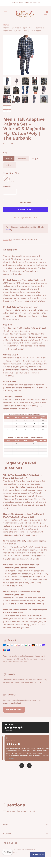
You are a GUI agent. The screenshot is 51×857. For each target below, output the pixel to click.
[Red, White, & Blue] (6, 179)
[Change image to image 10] (44, 90)
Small (9, 158)
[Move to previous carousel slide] (3, 796)
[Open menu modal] (5, 12)
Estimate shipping (14, 710)
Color (5, 173)
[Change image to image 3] (25, 81)
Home (6, 25)
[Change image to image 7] (16, 90)
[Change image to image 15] (44, 99)
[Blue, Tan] (12, 179)
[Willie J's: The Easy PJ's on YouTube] (16, 844)
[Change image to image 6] (7, 90)
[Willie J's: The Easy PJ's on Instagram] (8, 844)
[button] (8, 758)
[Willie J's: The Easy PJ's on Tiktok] (12, 844)
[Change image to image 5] (44, 81)
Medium (22, 158)
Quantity (7, 186)
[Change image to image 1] (7, 81)
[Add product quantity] (14, 192)
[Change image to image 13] (25, 99)
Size (5, 153)
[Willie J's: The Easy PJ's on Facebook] (4, 844)
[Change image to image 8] (25, 90)
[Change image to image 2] (16, 81)
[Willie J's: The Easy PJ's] (25, 13)
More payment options (25, 217)
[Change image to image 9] (35, 90)
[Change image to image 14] (35, 99)
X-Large (10, 165)
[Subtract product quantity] (5, 192)
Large (35, 158)
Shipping (7, 239)
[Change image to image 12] (16, 99)
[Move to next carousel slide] (48, 796)
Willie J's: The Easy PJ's (26, 849)
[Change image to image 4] (35, 81)
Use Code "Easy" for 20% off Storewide (25, 3)
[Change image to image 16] (7, 108)
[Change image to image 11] (7, 99)
